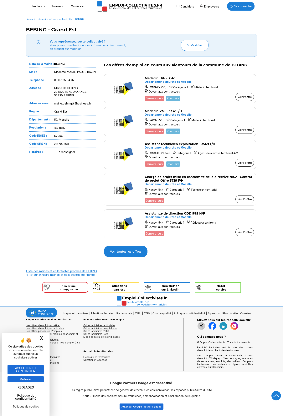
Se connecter (243, 6)
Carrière (76, 6)
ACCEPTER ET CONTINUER (25, 369)
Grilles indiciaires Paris (95, 333)
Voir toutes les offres (126, 251)
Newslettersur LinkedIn (170, 287)
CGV (147, 313)
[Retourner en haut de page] (276, 396)
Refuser (26, 379)
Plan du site (230, 313)
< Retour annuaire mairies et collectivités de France (60, 274)
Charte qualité (161, 313)
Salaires (56, 6)
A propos (214, 313)
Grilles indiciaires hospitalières (100, 328)
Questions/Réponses (95, 359)
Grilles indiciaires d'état (96, 331)
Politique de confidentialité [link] (25, 396)
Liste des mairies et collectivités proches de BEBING (61, 271)
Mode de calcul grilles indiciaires (101, 336)
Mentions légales (102, 313)
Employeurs (211, 6)
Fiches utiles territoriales (96, 357)
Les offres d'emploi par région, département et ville (52, 335)
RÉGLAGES (26, 387)
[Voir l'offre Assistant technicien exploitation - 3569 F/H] (180, 154)
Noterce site (221, 287)
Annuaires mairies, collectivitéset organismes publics (43, 358)
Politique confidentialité (189, 313)
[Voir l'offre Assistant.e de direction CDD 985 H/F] (180, 224)
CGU (138, 313)
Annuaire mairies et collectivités (56, 19)
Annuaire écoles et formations (42, 362)
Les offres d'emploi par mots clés (45, 328)
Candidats (187, 6)
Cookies (245, 313)
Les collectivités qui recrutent (42, 339)
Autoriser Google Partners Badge (141, 406)
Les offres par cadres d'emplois (44, 331)
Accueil (31, 19)
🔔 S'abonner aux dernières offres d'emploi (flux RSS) (53, 344)
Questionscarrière (119, 287)
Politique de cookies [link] (26, 406)
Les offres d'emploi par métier (43, 325)
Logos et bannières (76, 313)
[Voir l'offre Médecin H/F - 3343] (180, 88)
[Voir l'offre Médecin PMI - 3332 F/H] (180, 121)
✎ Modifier (195, 45)
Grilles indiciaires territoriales (99, 325)
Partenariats (124, 313)
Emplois (37, 6)
